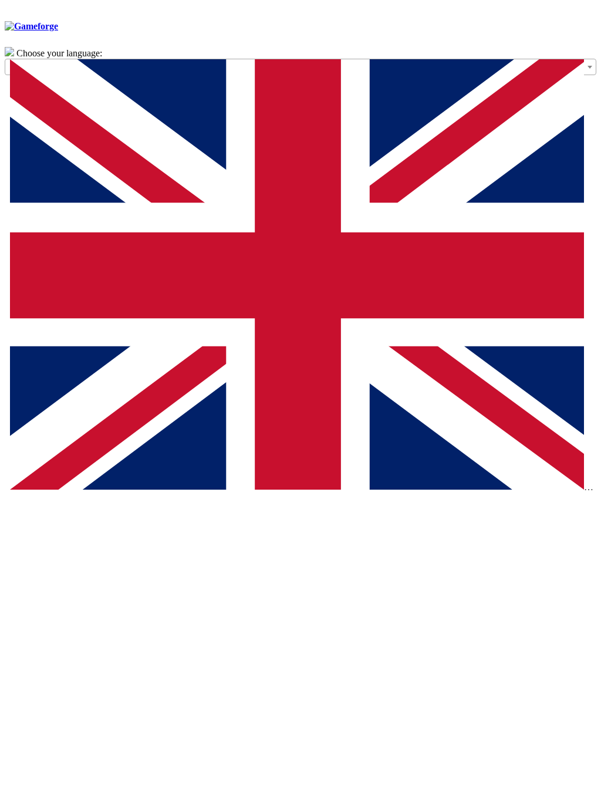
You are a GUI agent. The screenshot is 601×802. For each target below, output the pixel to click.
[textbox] (300, 277)
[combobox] (300, 67)
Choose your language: (59, 53)
